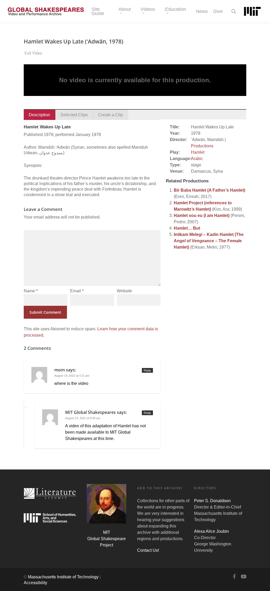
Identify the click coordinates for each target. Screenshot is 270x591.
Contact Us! (148, 550)
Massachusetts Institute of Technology (63, 577)
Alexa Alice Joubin (211, 531)
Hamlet (197, 152)
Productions (202, 146)
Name (31, 291)
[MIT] (252, 11)
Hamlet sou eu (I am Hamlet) (201, 215)
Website (124, 291)
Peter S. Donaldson (212, 500)
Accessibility (35, 582)
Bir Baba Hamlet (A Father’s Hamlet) (209, 190)
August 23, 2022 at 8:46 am (82, 418)
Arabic (197, 158)
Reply (147, 370)
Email (77, 291)
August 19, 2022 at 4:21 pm (71, 375)
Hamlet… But (187, 228)
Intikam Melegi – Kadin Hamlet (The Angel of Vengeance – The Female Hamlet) (209, 240)
